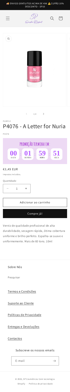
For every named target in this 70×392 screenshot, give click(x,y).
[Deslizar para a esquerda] (26, 114)
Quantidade (9, 180)
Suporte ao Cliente (21, 303)
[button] (8, 18)
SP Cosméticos (30, 379)
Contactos (15, 338)
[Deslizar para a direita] (43, 114)
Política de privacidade (40, 383)
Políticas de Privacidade (24, 315)
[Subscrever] (54, 360)
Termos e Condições (22, 291)
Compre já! (35, 213)
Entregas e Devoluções (23, 327)
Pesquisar (14, 277)
